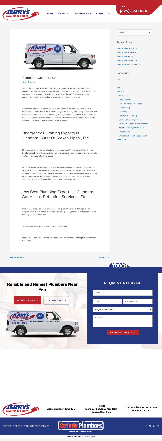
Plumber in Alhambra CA (127, 48)
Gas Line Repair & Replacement (132, 104)
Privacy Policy (90, 436)
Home (50, 13)
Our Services (81, 13)
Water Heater (124, 132)
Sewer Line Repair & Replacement (133, 124)
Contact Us (103, 13)
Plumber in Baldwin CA (126, 52)
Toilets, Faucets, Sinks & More (131, 128)
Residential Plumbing (128, 116)
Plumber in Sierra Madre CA (128, 64)
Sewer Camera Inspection (130, 120)
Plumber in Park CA (125, 56)
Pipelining (123, 112)
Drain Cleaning (125, 100)
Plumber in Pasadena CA (127, 60)
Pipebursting (124, 108)
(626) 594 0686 (134, 11)
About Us (63, 13)
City (24, 82)
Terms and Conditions (75, 436)
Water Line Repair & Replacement (133, 136)
